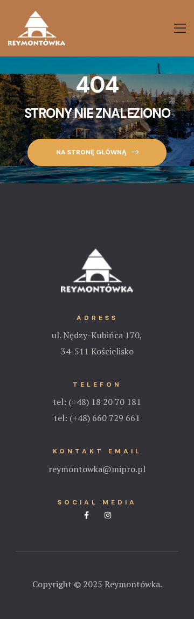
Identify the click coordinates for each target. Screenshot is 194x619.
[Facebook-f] (87, 515)
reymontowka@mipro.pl (97, 469)
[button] (96, 152)
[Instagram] (108, 515)
